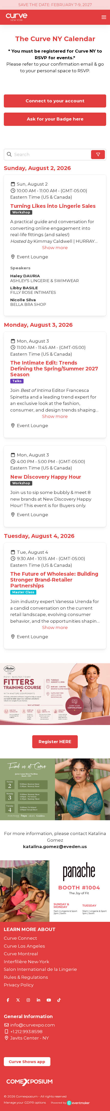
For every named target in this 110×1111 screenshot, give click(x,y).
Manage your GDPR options (25, 1102)
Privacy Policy (19, 984)
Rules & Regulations (26, 977)
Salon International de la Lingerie (40, 969)
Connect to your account (55, 100)
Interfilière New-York (26, 961)
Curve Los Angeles (24, 946)
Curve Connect (20, 938)
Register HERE (55, 741)
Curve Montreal (21, 953)
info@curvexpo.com (32, 1025)
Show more (55, 247)
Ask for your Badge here (55, 119)
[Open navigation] (104, 17)
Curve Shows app (27, 1061)
